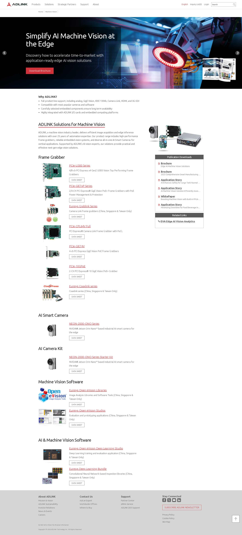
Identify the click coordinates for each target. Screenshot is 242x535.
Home (40, 12)
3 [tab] (125, 86)
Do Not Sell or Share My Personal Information (53, 525)
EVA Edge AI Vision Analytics (178, 221)
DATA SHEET (77, 180)
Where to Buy (86, 507)
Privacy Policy (168, 514)
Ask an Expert (86, 500)
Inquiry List (196, 4)
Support (126, 496)
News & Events (45, 511)
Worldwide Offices (88, 504)
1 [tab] (116, 86)
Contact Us (86, 496)
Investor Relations (46, 507)
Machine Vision (51, 12)
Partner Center (127, 500)
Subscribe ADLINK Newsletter (182, 507)
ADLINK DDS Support (130, 507)
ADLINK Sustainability (48, 504)
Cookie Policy (168, 518)
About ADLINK (47, 496)
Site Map (166, 522)
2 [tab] (121, 86)
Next (237, 53)
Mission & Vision (45, 500)
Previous (4, 53)
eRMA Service (127, 504)
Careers (41, 515)
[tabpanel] (121, 53)
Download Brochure (40, 70)
